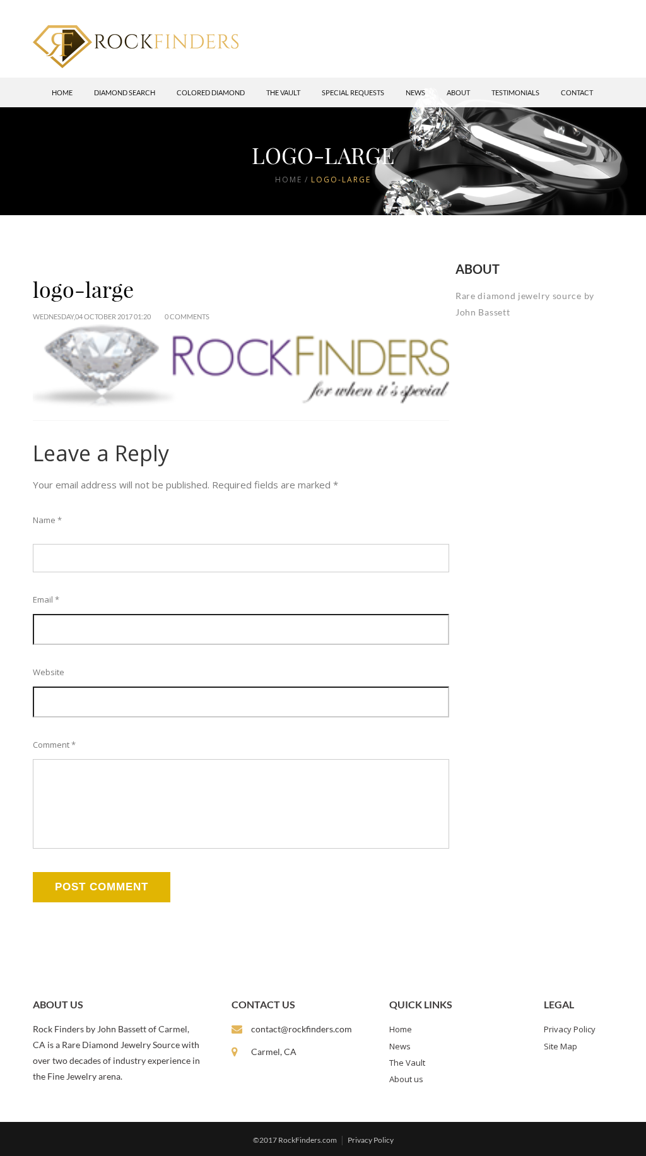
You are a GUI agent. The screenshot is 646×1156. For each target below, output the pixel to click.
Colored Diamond (211, 92)
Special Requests (353, 92)
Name (47, 520)
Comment (54, 744)
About (458, 92)
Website (48, 672)
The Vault (283, 92)
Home (62, 92)
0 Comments (187, 316)
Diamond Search (124, 92)
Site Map (560, 1046)
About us (406, 1079)
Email (46, 599)
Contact (577, 92)
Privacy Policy (570, 1029)
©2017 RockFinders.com (295, 1140)
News (415, 92)
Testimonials (515, 92)
